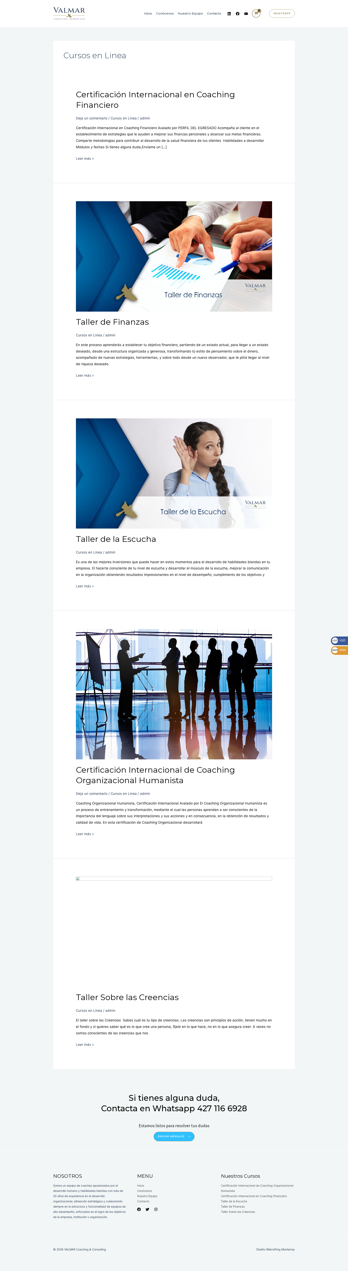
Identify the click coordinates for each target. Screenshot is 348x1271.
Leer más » (85, 158)
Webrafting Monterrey (280, 1249)
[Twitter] (147, 1209)
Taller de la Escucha (116, 539)
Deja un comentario (91, 118)
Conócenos (165, 13)
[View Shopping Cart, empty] (256, 13)
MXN (339, 650)
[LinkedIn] (229, 14)
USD (338, 640)
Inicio (148, 13)
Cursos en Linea (124, 118)
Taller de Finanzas (112, 322)
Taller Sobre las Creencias (127, 997)
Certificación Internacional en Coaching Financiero (254, 1196)
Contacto (214, 13)
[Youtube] (246, 14)
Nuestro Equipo (190, 13)
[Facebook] (237, 14)
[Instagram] (156, 1209)
